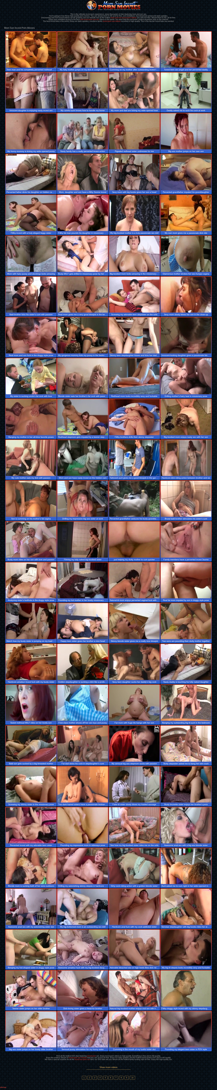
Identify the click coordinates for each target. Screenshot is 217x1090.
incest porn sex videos (112, 21)
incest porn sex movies (78, 1058)
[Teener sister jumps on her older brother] (31, 989)
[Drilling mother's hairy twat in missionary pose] (186, 376)
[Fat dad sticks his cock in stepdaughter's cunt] (82, 744)
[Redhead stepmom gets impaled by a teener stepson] (82, 417)
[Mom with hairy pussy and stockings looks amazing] (31, 254)
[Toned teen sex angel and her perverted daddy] (186, 50)
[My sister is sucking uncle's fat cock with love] (31, 376)
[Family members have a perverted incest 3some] (186, 540)
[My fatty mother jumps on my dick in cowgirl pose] (82, 50)
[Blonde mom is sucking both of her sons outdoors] (31, 866)
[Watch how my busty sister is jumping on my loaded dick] (31, 621)
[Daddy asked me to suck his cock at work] (186, 91)
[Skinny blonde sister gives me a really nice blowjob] (134, 621)
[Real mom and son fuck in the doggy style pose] (31, 335)
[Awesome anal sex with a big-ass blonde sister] (186, 825)
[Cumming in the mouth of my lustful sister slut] (134, 1029)
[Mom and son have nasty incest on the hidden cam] (82, 458)
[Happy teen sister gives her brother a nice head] (82, 621)
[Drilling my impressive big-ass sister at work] (82, 499)
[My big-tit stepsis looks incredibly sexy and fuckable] (186, 948)
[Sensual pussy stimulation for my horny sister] (82, 1029)
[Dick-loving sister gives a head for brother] (82, 989)
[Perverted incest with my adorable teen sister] (31, 825)
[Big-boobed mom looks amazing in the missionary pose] (134, 254)
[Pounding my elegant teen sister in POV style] (186, 1029)
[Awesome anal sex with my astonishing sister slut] (31, 907)
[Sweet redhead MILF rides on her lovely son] (31, 703)
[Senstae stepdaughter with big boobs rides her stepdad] (186, 907)
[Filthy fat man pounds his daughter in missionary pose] (82, 213)
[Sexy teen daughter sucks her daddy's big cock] (134, 662)
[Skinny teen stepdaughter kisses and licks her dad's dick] (134, 335)
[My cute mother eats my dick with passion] (31, 458)
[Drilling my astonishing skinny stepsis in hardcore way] (82, 866)
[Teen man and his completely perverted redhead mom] (31, 50)
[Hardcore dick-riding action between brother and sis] (186, 458)
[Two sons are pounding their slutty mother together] (186, 621)
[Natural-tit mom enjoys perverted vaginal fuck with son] (134, 580)
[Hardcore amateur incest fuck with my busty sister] (31, 662)
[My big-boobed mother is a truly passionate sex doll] (134, 213)
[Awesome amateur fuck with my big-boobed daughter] (82, 948)
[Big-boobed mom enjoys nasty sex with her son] (186, 417)
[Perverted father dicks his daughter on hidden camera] (31, 172)
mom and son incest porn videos (124, 18)
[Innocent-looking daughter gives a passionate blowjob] (186, 335)
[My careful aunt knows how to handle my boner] (82, 91)
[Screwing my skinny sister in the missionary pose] (31, 784)
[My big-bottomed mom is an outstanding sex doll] (82, 907)
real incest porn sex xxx (89, 19)
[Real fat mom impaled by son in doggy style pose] (186, 580)
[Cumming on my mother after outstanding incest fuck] (134, 50)
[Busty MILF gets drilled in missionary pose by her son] (82, 254)
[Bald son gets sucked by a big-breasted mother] (31, 744)
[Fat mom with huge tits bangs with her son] (134, 703)
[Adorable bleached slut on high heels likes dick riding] (134, 948)
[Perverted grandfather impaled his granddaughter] (186, 172)
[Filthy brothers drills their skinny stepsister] (134, 417)
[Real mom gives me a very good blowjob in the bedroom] (82, 295)
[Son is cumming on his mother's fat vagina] (31, 499)
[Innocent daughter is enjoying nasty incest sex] (31, 91)
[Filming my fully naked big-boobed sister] (82, 540)
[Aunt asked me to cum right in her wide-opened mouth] (186, 866)
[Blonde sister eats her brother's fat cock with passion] (82, 376)
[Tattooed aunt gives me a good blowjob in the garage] (134, 458)
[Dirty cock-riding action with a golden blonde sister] (134, 866)
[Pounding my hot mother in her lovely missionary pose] (82, 580)
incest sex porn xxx (82, 1059)
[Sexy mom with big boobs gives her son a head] (134, 172)
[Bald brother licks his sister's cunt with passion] (31, 295)
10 (132, 1078)
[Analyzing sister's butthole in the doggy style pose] (31, 580)
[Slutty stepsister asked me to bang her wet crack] (186, 744)
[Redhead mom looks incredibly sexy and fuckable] (134, 376)
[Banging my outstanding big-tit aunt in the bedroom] (186, 703)
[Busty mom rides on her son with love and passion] (31, 540)
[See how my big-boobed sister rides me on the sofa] (134, 825)
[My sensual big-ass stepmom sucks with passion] (134, 744)
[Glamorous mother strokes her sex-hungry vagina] (186, 254)
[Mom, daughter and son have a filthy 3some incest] (82, 172)
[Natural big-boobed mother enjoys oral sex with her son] (134, 989)
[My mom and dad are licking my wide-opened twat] (134, 91)
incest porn (91, 1056)
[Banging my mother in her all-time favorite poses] (31, 417)
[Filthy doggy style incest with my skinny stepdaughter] (186, 989)
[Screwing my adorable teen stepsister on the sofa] (134, 295)
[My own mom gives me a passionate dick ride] (186, 213)
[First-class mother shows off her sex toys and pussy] (82, 703)
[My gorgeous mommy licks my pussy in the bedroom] (82, 335)
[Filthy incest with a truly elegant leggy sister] (31, 213)
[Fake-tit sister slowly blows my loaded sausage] (134, 784)
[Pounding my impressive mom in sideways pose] (82, 825)
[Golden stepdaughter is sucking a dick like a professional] (82, 662)
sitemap (3, 1087)
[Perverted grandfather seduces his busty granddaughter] (134, 499)
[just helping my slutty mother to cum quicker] (134, 540)
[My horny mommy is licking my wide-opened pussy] (31, 131)
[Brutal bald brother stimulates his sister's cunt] (186, 499)
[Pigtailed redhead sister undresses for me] (134, 131)
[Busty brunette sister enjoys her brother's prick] (186, 784)
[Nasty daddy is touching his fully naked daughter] (186, 662)
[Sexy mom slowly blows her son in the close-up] (186, 295)
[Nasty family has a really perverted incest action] (82, 131)
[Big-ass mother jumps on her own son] (186, 131)
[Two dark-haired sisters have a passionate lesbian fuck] (82, 784)
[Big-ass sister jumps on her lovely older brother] (31, 1029)
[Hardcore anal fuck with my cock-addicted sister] (134, 907)
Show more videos (108, 1067)
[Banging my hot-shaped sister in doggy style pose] (31, 948)
